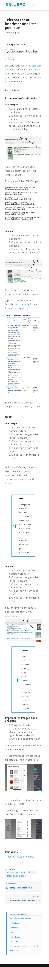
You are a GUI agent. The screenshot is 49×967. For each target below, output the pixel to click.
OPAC (12, 932)
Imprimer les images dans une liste (24, 946)
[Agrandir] (38, 822)
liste (31, 872)
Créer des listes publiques (19, 856)
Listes (18, 32)
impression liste (16, 872)
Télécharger (16, 923)
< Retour (10, 59)
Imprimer (14, 927)
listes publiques (15, 875)
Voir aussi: (14, 950)
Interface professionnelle (20, 918)
